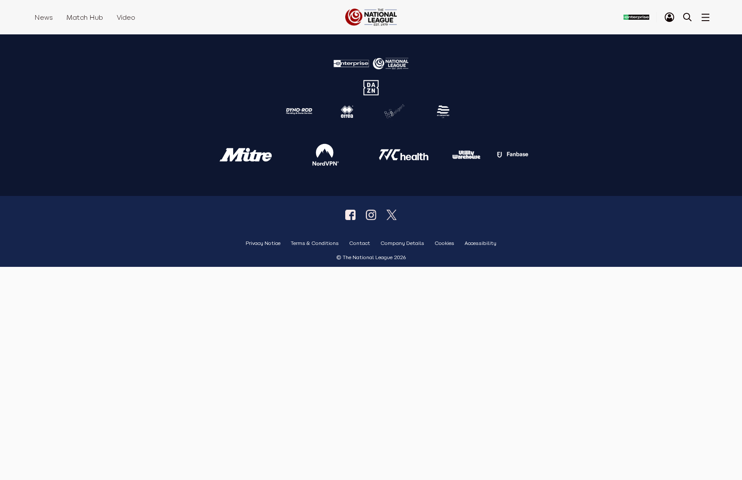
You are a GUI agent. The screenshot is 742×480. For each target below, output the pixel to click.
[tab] (669, 17)
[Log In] (669, 17)
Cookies (444, 243)
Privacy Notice (263, 243)
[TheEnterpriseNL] (350, 215)
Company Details (402, 243)
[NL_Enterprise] (391, 215)
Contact (359, 243)
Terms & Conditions (315, 243)
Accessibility (480, 243)
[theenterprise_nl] (371, 215)
